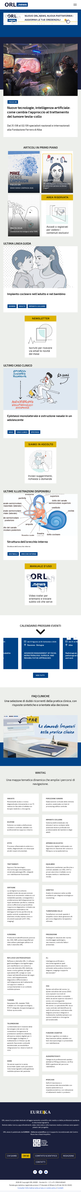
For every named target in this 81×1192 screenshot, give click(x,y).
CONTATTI (40, 1162)
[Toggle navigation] (75, 5)
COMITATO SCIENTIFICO (46, 1156)
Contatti (60, 1188)
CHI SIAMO (12, 1156)
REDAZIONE (68, 1156)
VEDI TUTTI (40, 675)
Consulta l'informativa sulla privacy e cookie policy (37, 1188)
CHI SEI (26, 1156)
